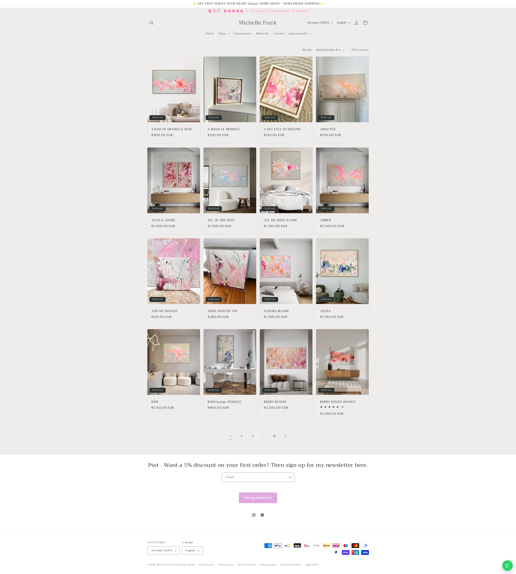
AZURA (325, 311)
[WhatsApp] (507, 565)
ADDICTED (328, 129)
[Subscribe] (289, 477)
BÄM (154, 402)
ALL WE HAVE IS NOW (280, 220)
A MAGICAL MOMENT (224, 129)
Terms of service (247, 564)
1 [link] (230, 436)
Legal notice (311, 564)
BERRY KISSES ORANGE (338, 402)
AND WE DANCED (164, 311)
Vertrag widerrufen (258, 498)
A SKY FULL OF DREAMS (282, 129)
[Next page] (285, 436)
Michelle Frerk (165, 565)
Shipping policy (268, 564)
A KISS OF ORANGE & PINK (171, 129)
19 (274, 436)
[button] (151, 22)
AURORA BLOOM (276, 311)
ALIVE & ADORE (163, 220)
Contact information (290, 564)
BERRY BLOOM (275, 402)
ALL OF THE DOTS (221, 220)
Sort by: (307, 50)
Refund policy (206, 564)
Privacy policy (226, 564)
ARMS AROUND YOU (223, 311)
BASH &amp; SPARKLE (224, 402)
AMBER (325, 220)
